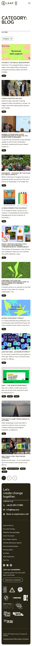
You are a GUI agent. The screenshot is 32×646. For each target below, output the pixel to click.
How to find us (8, 525)
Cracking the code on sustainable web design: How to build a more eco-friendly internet (15, 282)
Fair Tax (6, 560)
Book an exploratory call (17, 514)
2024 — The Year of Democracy (14, 385)
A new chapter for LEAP (12, 98)
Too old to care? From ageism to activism (16, 419)
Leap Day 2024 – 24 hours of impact (16, 352)
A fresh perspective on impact (14, 208)
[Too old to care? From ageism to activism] (16, 409)
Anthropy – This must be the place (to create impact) (16, 173)
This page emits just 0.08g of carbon (12, 639)
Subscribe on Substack (13, 580)
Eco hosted (25, 639)
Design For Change (13, 468)
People (10, 396)
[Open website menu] (29, 3)
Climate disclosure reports (12, 543)
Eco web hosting (9, 529)
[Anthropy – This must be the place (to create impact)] (16, 163)
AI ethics (6, 553)
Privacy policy (8, 550)
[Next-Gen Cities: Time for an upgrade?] (16, 446)
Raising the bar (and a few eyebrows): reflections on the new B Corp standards (15, 135)
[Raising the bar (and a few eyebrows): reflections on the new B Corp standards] (16, 124)
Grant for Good (8, 536)
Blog (4, 76)
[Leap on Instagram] (7, 566)
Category (6, 39)
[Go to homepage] (7, 3)
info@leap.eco (12, 510)
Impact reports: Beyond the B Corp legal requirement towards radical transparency (15, 245)
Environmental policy (10, 546)
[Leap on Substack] (11, 566)
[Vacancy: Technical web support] (16, 52)
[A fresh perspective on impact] (16, 198)
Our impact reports (10, 539)
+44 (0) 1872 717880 (14, 505)
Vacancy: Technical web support (16, 63)
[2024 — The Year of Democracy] (16, 375)
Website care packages (11, 532)
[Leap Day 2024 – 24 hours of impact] (16, 341)
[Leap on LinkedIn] (4, 566)
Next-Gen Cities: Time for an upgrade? (13, 457)
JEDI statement (8, 557)
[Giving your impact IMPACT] (16, 308)
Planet (16, 396)
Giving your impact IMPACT (13, 318)
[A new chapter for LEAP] (16, 88)
